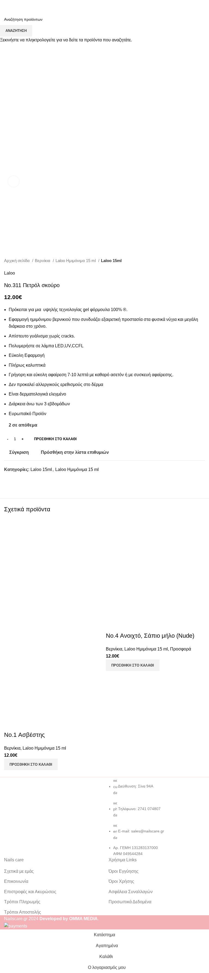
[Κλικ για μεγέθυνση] (13, 181)
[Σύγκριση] (11, 724)
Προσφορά (180, 649)
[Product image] (53, 667)
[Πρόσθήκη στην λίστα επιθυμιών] (40, 724)
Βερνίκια (12, 748)
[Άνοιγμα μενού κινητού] (6, 5)
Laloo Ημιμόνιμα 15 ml (44, 748)
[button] (31, 764)
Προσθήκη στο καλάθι (55, 439)
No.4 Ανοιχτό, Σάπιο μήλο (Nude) (150, 635)
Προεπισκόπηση (25, 724)
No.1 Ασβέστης (24, 734)
